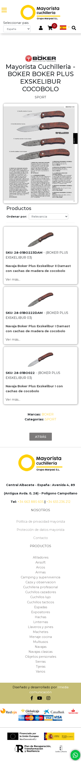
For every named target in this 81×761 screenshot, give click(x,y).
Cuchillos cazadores (40, 592)
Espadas (40, 607)
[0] (50, 28)
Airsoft (40, 562)
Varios (40, 671)
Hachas (40, 617)
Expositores (40, 612)
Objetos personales (40, 657)
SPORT (50, 419)
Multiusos (40, 642)
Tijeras (40, 666)
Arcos (40, 567)
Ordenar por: (16, 216)
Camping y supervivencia (40, 577)
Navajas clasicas (40, 652)
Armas (40, 572)
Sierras (40, 662)
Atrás (40, 437)
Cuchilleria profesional (40, 587)
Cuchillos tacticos (40, 602)
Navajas (40, 647)
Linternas (40, 622)
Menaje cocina (40, 637)
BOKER (48, 414)
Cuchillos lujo (40, 597)
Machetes (40, 632)
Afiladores (40, 557)
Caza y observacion (40, 582)
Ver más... (13, 279)
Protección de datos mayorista (40, 530)
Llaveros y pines (40, 627)
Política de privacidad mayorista (40, 521)
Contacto (40, 538)
